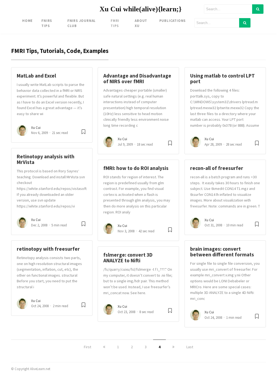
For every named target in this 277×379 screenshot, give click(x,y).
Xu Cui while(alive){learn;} (141, 9)
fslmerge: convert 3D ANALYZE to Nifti (128, 257)
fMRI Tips (115, 23)
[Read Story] (83, 134)
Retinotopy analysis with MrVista (45, 159)
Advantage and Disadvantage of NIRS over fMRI (137, 78)
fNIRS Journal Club (81, 23)
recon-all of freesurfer (216, 168)
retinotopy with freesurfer (48, 249)
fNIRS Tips (46, 23)
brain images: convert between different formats (222, 252)
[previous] (104, 346)
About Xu (141, 23)
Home (27, 20)
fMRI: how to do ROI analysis (136, 168)
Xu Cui (36, 127)
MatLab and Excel (36, 75)
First (87, 346)
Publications (172, 20)
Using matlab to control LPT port (222, 78)
